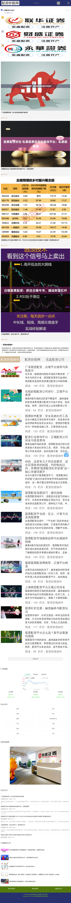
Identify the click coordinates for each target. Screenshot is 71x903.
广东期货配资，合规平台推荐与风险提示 (46, 368)
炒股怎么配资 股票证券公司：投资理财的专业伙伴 (23, 857)
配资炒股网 (35, 888)
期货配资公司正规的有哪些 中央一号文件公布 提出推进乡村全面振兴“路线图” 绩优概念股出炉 (30, 240)
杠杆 (53, 709)
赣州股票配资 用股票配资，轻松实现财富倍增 (22, 881)
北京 (53, 733)
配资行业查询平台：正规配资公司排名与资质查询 (46, 438)
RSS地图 (38, 894)
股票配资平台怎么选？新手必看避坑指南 (46, 634)
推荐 (17, 709)
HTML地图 (44, 894)
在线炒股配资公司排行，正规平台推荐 (46, 393)
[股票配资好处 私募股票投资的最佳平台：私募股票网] (35, 144)
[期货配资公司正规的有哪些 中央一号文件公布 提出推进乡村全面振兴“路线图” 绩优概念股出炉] (35, 207)
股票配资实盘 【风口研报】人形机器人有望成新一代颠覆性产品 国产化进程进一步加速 (34, 874)
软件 (53, 713)
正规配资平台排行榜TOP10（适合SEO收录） (22, 866)
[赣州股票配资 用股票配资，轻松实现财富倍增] (5, 881)
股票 (17, 728)
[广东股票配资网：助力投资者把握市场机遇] (35, 86)
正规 (53, 723)
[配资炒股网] (10, 3)
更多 (67, 10)
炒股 (17, 713)
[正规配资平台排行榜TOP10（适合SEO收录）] (5, 866)
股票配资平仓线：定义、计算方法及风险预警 (46, 515)
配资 (53, 728)
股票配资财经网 (39, 896)
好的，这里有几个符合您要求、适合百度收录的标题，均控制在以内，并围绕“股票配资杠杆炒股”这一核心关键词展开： (47, 466)
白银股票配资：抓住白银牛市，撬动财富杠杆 (15, 334)
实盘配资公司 (58, 888)
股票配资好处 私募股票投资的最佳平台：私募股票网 (17, 169)
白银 (17, 733)
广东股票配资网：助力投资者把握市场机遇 (14, 112)
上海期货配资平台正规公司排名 (45, 587)
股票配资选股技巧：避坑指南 (43, 492)
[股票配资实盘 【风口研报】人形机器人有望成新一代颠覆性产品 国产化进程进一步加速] (5, 874)
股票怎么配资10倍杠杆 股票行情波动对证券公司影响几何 (16, 835)
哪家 (17, 718)
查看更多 (35, 659)
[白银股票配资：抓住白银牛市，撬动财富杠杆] (35, 290)
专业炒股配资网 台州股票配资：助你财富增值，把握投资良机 (27, 850)
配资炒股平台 (53, 718)
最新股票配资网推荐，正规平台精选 (46, 564)
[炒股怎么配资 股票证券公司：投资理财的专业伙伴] (5, 857)
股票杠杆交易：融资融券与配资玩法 (46, 609)
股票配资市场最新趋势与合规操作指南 (46, 539)
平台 (17, 723)
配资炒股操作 (11, 888)
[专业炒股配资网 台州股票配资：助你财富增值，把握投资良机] (5, 849)
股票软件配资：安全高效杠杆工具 (46, 416)
